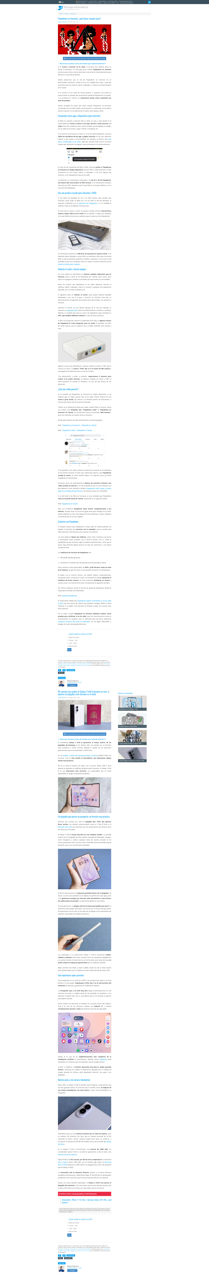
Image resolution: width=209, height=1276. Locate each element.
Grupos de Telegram (81, 3)
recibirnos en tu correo (83, 665)
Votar (69, 650)
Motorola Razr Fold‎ (65, 827)
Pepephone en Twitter (70, 504)
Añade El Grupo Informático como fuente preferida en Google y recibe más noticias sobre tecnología (85, 58)
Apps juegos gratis (112, 1)
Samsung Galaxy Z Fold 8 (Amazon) (84, 1194)
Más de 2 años (73, 646)
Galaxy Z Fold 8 (93, 1)
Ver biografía (72, 685)
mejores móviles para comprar (69, 264)
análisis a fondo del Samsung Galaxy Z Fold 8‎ (80, 755)
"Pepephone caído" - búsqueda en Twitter (77, 430)
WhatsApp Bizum (102, 1)
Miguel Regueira (62, 22)
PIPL (118, 3)
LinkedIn (79, 682)
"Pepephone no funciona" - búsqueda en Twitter (79, 425)
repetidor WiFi (72, 310)
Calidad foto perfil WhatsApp (95, 3)
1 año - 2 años (73, 643)
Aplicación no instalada (109, 3)
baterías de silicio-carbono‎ (67, 1154)
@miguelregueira (71, 682)
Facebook (106, 664)
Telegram (73, 665)
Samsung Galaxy (68, 1258)
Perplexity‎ (103, 1059)
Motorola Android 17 (82, 1)
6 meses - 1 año (73, 640)
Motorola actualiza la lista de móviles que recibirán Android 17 (83, 64)
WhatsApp (67, 665)
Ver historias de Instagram (126, 3)
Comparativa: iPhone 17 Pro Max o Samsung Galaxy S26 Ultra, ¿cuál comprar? (86, 1201)
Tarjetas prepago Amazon (125, 1)
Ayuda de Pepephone (69, 596)
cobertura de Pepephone (88, 203)
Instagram (61, 665)
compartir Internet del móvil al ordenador (74, 621)
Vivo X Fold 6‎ (63, 1162)
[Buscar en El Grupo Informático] (149, 2)
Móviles (60, 1258)
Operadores (61, 673)
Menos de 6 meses (74, 637)
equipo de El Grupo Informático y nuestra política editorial (75, 664)
